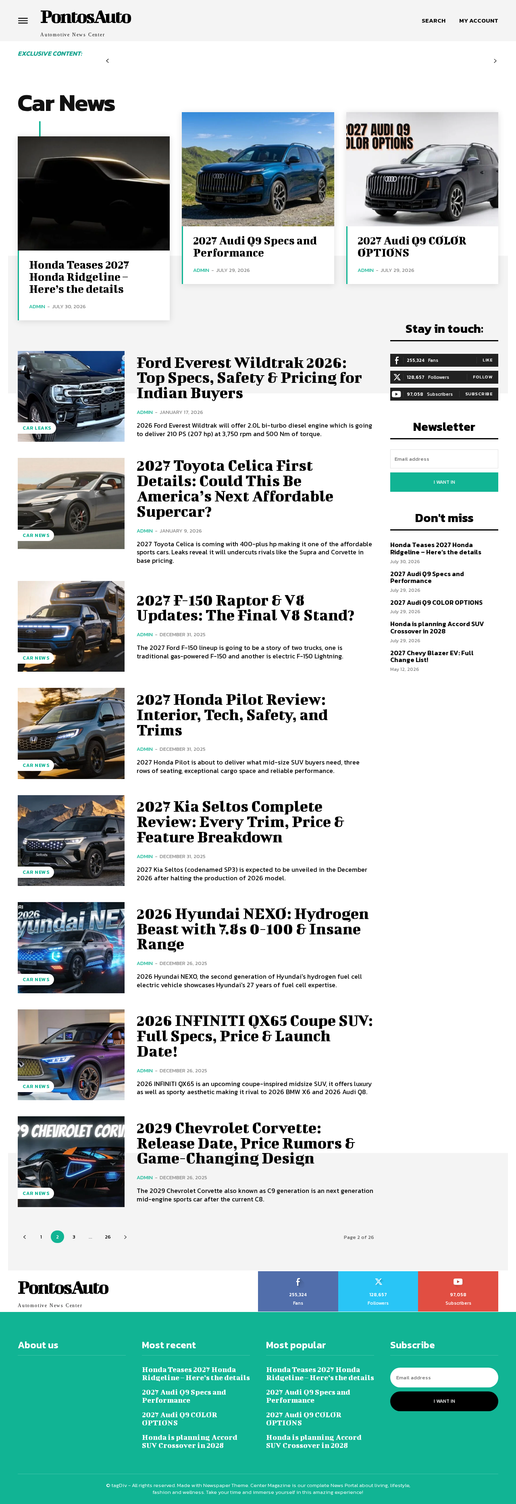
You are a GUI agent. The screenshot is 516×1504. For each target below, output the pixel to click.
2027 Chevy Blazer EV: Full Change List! (432, 656)
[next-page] (125, 1236)
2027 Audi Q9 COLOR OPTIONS (412, 246)
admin (37, 306)
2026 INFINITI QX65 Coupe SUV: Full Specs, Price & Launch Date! (255, 1035)
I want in (444, 482)
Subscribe (479, 394)
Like (488, 360)
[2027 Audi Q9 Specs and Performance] (258, 169)
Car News (36, 535)
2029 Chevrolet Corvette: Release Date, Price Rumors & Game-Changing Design (246, 1143)
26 (108, 1237)
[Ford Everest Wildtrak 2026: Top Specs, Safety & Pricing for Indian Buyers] (71, 396)
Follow (483, 377)
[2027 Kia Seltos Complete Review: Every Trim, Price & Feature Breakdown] (71, 840)
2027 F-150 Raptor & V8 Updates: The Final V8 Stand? (245, 607)
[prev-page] (107, 61)
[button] (433, 20)
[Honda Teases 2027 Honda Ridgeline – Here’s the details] (94, 193)
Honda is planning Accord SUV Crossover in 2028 (437, 627)
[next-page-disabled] (495, 61)
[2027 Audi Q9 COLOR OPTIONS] (422, 169)
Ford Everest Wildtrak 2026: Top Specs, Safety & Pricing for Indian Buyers (249, 377)
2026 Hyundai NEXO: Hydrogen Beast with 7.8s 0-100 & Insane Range (253, 928)
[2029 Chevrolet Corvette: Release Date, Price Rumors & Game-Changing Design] (71, 1161)
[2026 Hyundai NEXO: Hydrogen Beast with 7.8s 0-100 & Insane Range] (71, 947)
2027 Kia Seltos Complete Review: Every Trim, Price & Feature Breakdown (240, 821)
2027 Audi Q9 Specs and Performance (255, 246)
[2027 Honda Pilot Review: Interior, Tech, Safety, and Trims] (71, 733)
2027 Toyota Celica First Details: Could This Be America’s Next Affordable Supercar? (235, 488)
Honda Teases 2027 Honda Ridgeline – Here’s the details (79, 276)
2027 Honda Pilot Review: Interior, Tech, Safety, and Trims (232, 714)
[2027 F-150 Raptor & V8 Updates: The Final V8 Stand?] (71, 626)
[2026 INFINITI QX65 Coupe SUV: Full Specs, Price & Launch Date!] (71, 1054)
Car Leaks (37, 428)
